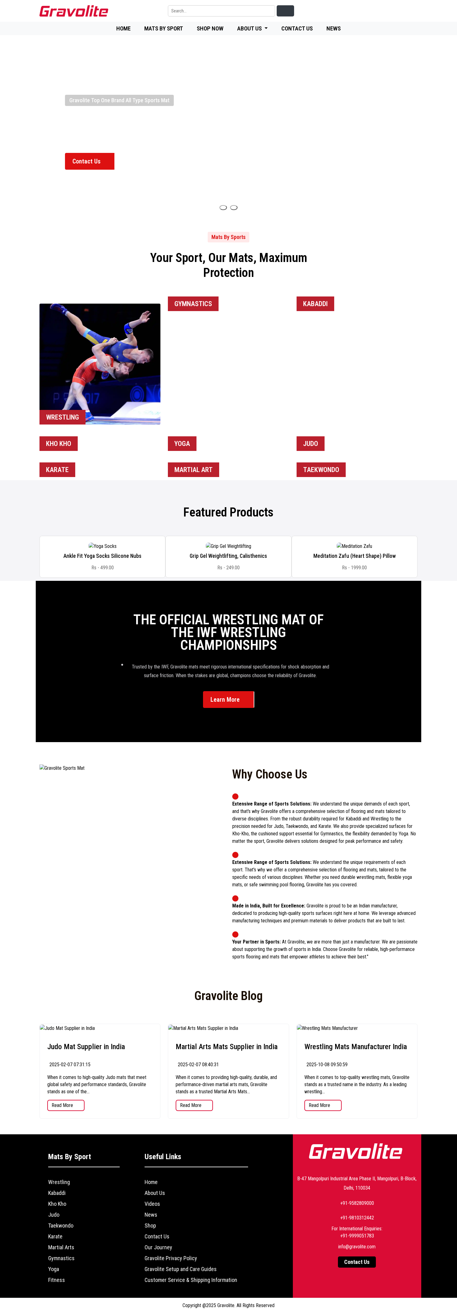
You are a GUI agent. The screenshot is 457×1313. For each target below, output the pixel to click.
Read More (63, 1105)
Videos (152, 1204)
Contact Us (297, 28)
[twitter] (383, 11)
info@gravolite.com (357, 1247)
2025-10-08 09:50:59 (326, 1064)
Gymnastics (61, 1258)
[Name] (223, 207)
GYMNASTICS (193, 304)
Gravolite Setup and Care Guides (181, 1269)
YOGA (182, 444)
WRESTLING (62, 417)
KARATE (57, 470)
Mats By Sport (163, 28)
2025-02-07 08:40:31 (198, 1064)
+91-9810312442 (357, 1218)
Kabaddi (57, 1193)
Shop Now (210, 28)
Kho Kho (57, 1204)
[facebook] (369, 11)
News (333, 28)
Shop (150, 1225)
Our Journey (158, 1247)
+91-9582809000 (357, 1203)
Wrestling (59, 1182)
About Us (155, 1193)
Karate (55, 1236)
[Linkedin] (354, 11)
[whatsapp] (411, 11)
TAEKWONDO (321, 470)
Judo (53, 1214)
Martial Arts (61, 1247)
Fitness (56, 1280)
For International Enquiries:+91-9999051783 (356, 1232)
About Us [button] (250, 28)
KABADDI (315, 304)
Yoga (53, 1269)
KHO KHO (58, 444)
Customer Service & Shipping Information (191, 1280)
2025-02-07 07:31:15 (69, 1064)
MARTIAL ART (193, 470)
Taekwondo (60, 1225)
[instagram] (397, 11)
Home (123, 28)
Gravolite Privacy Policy (171, 1258)
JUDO (310, 444)
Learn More (225, 699)
